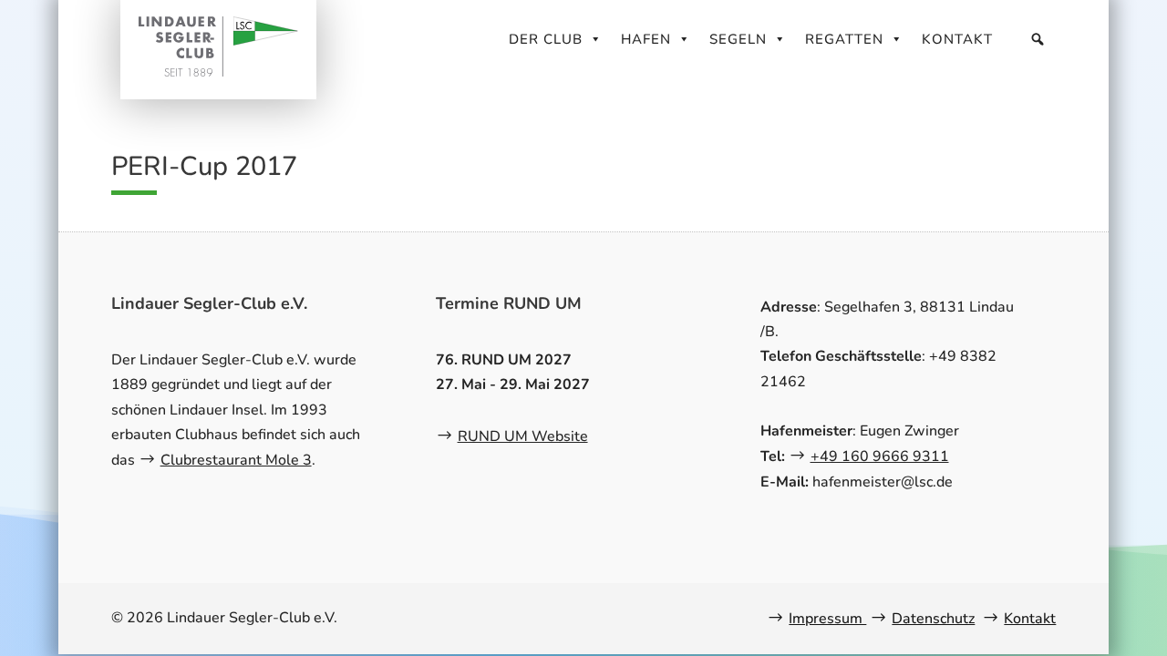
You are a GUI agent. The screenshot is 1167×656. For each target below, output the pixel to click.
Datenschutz (933, 619)
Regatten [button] (844, 39)
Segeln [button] (738, 39)
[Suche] (1038, 39)
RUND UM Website (523, 436)
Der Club (546, 39)
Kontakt (957, 39)
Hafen (646, 39)
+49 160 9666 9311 (880, 456)
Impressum (827, 619)
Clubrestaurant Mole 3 (236, 460)
